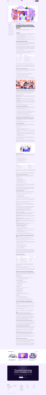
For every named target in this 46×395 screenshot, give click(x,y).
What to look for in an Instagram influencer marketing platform (11, 32)
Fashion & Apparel (21, 385)
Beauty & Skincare (21, 386)
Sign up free (25, 377)
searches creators (26, 139)
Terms (38, 393)
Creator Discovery (15, 385)
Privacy (36, 393)
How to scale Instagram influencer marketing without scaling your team (11, 31)
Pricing (27, 385)
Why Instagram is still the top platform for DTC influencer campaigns (11, 27)
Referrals (34, 386)
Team (27, 386)
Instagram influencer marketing (19, 302)
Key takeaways (10, 24)
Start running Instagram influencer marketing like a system (11, 34)
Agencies (21, 390)
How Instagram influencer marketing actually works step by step (11, 29)
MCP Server (15, 386)
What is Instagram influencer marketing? (11, 25)
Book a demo (21, 377)
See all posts (36, 351)
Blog (33, 385)
